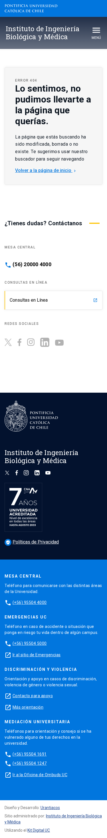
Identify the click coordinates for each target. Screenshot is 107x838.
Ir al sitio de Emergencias (37, 655)
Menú (96, 38)
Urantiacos (50, 807)
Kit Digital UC (38, 830)
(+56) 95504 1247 (30, 763)
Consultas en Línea (54, 300)
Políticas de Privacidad (32, 542)
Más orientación (28, 707)
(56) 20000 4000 (32, 264)
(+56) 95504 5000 (30, 643)
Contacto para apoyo (33, 695)
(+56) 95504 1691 (30, 754)
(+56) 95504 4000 (30, 602)
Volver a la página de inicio (46, 170)
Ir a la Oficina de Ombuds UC (40, 774)
